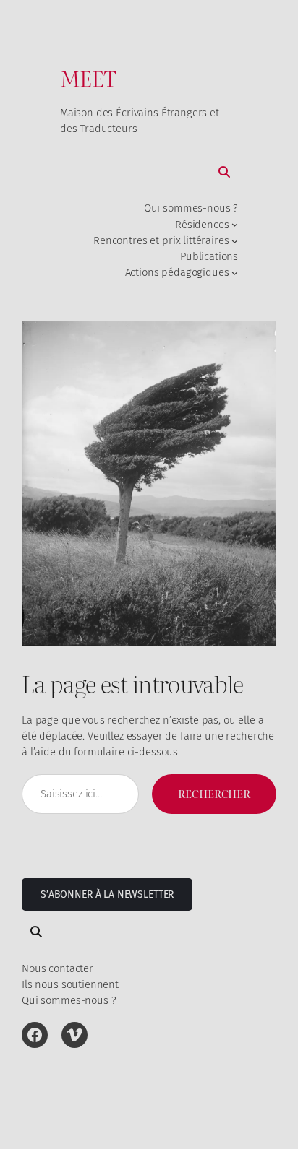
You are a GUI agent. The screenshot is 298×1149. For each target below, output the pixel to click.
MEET (88, 77)
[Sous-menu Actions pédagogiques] (234, 272)
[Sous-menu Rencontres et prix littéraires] (234, 241)
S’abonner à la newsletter (107, 894)
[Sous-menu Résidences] (234, 224)
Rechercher (214, 794)
